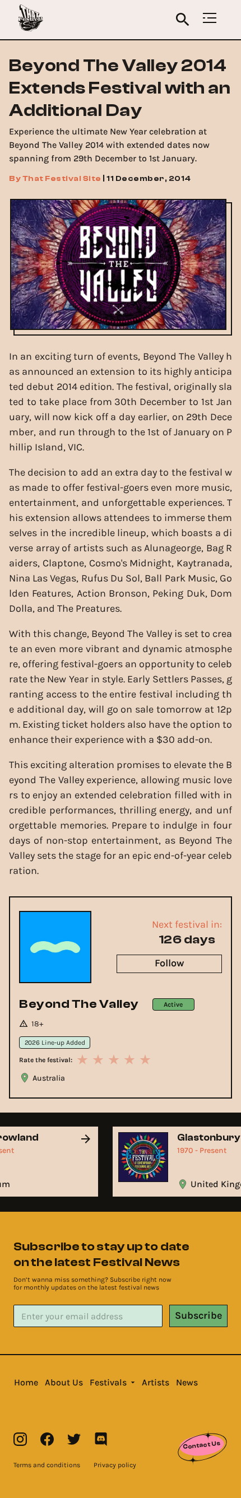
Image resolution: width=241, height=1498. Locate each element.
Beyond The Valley (79, 1004)
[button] (26, 1382)
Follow (169, 963)
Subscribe (198, 1315)
